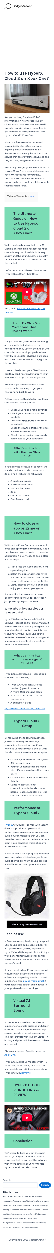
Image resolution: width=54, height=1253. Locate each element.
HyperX (8, 824)
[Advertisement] (27, 41)
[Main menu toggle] (48, 6)
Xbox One (9, 1054)
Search (6, 1180)
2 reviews (25, 1072)
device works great (33, 981)
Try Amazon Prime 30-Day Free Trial (24, 708)
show (32, 196)
